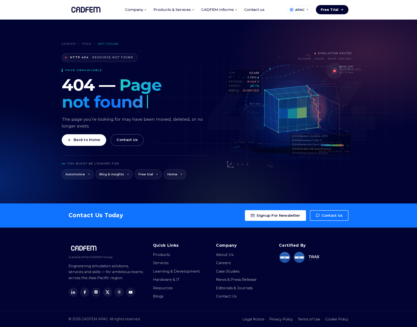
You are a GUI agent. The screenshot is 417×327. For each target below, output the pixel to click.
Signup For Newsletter (278, 215)
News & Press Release (236, 279)
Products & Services (172, 9)
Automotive (75, 174)
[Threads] (119, 292)
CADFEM (69, 43)
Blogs (158, 296)
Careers (223, 262)
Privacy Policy (281, 319)
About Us (224, 254)
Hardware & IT (166, 279)
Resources (163, 288)
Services (160, 262)
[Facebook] (84, 292)
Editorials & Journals (234, 288)
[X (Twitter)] (107, 292)
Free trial (145, 174)
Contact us (254, 9)
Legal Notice (253, 319)
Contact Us (127, 140)
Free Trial (329, 9)
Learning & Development (176, 271)
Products (161, 254)
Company (134, 9)
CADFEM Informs (217, 9)
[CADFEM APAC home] (86, 9)
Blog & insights (111, 174)
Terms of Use (309, 319)
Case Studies (227, 271)
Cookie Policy (336, 319)
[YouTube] (130, 292)
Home (172, 174)
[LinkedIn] (73, 292)
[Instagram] (96, 292)
